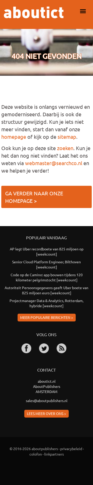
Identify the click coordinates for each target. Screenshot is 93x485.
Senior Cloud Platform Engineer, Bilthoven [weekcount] (46, 264)
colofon (35, 454)
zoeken (65, 148)
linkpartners (54, 454)
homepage (13, 136)
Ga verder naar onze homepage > (34, 197)
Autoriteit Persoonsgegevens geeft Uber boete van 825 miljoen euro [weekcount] (46, 290)
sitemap (67, 136)
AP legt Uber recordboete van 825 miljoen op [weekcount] (46, 251)
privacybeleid (71, 448)
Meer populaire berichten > (46, 317)
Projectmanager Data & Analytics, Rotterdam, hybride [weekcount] (46, 303)
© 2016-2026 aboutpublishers (34, 448)
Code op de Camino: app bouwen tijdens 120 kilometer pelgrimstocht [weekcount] (47, 277)
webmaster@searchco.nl (53, 163)
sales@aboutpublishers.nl (46, 400)
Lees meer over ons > (46, 413)
